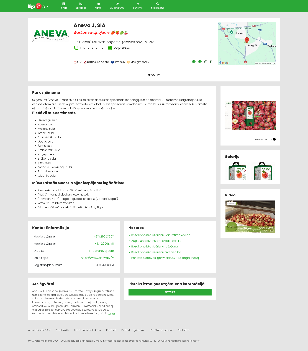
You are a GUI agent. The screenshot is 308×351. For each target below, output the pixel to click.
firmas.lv (120, 62)
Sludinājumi (117, 8)
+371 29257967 (91, 48)
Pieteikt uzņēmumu (133, 330)
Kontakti (111, 330)
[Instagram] (206, 61)
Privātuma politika (161, 330)
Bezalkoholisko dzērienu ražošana (154, 246)
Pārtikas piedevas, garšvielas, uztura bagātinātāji (165, 258)
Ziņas (64, 8)
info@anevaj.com (101, 251)
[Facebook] (211, 61)
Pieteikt (170, 292)
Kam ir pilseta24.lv (39, 330)
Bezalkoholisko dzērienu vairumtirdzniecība (161, 235)
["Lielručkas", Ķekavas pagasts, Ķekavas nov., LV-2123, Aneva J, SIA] (247, 43)
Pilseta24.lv (62, 330)
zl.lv (79, 62)
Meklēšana (157, 8)
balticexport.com (98, 62)
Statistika (183, 330)
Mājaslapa (122, 48)
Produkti (154, 75)
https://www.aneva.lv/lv (97, 258)
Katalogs (81, 8)
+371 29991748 (104, 244)
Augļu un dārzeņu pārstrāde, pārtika (156, 241)
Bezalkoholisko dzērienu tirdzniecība (156, 252)
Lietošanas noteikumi (87, 330)
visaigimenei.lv (140, 62)
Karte (98, 8)
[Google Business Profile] (194, 61)
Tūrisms (138, 8)
